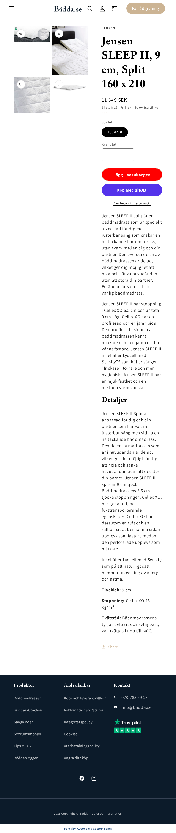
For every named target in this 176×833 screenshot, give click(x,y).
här (104, 112)
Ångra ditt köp (76, 757)
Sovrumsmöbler (27, 733)
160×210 (114, 132)
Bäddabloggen (26, 757)
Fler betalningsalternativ (132, 203)
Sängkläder (23, 721)
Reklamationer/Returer (84, 710)
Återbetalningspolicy (82, 745)
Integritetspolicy (78, 721)
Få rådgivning (145, 8)
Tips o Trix (22, 745)
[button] (12, 9)
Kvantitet (109, 144)
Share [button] (113, 646)
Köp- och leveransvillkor (85, 698)
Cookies (71, 733)
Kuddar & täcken (28, 710)
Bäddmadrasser (27, 698)
